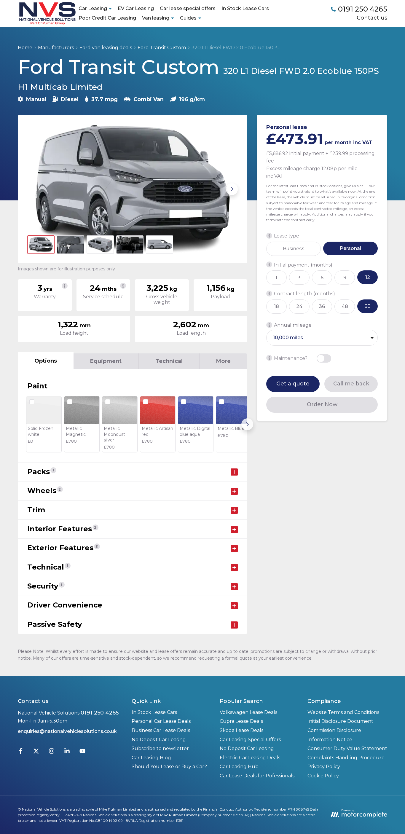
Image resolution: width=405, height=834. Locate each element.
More (223, 361)
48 (345, 306)
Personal (350, 248)
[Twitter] (36, 752)
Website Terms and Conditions (343, 712)
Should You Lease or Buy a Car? (169, 766)
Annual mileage (293, 325)
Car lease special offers (188, 8)
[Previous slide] (33, 189)
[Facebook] (20, 752)
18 (276, 306)
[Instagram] (51, 752)
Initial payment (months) (303, 264)
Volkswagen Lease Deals (248, 712)
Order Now (322, 404)
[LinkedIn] (67, 752)
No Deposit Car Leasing (159, 739)
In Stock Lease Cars (245, 8)
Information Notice (329, 739)
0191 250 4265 (100, 712)
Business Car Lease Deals (161, 730)
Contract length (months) (304, 293)
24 (299, 306)
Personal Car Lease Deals (161, 721)
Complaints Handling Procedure (346, 757)
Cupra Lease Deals (241, 721)
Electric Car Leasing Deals (250, 757)
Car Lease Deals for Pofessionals (257, 776)
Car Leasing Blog (151, 757)
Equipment (106, 361)
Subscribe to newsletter (160, 748)
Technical (169, 361)
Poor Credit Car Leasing (107, 18)
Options (45, 361)
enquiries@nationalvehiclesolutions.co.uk (67, 731)
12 (367, 277)
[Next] (247, 424)
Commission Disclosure (334, 730)
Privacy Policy (323, 766)
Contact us (372, 18)
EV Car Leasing (136, 8)
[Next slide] (232, 189)
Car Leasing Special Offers (250, 739)
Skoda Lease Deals (241, 730)
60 (367, 306)
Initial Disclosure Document (340, 721)
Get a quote (293, 383)
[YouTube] (82, 752)
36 (322, 306)
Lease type (286, 236)
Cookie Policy (323, 776)
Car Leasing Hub (239, 766)
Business (293, 248)
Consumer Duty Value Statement (347, 748)
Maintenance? (290, 358)
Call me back (351, 383)
